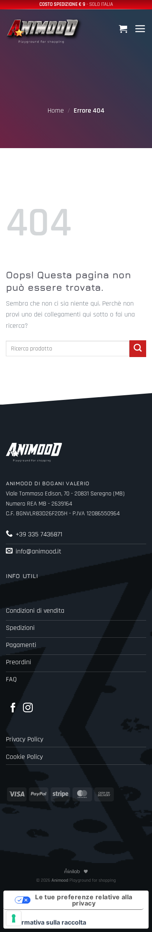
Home (56, 110)
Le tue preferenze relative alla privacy (84, 900)
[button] (124, 28)
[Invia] (137, 348)
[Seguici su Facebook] (13, 708)
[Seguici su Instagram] (28, 708)
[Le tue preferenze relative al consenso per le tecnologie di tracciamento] (13, 918)
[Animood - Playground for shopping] (45, 30)
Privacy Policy (24, 739)
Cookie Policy (24, 757)
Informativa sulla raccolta (48, 922)
